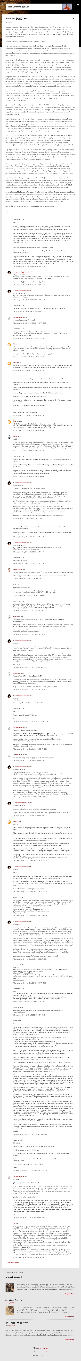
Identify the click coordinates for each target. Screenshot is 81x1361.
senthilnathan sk (18, 317)
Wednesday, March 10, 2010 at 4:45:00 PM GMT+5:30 (30, 667)
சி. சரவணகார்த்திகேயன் (21, 272)
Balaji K (15, 821)
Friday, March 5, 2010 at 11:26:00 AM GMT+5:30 (28, 357)
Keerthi (15, 362)
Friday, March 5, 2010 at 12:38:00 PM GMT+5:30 (28, 451)
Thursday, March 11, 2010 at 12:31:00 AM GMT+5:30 (30, 749)
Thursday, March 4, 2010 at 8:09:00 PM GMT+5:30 (29, 266)
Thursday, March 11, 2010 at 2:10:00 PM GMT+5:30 (29, 983)
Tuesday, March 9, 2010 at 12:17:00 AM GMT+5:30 (29, 579)
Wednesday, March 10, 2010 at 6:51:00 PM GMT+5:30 (30, 689)
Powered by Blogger (41, 1348)
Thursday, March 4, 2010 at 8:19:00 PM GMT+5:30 (29, 311)
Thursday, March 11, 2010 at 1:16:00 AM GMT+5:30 (29, 761)
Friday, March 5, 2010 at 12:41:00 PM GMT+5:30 (28, 476)
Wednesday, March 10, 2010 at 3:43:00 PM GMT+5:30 (30, 611)
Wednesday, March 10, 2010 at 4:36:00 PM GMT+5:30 (30, 634)
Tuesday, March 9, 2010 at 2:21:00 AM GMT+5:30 (29, 595)
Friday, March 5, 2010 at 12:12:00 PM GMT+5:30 (28, 370)
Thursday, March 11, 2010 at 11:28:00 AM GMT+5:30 (30, 861)
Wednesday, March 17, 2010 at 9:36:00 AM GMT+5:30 (30, 1171)
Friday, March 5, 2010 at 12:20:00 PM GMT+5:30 (28, 430)
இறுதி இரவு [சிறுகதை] (14, 1300)
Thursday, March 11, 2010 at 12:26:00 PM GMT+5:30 (30, 916)
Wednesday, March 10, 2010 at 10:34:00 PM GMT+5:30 (30, 721)
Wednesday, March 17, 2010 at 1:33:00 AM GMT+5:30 (30, 1134)
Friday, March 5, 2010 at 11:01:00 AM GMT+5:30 (28, 338)
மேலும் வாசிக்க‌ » (70, 1294)
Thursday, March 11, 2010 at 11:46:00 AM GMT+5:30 (30, 892)
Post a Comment (13, 1262)
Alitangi (45, 1352)
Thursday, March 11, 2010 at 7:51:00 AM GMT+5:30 (29, 815)
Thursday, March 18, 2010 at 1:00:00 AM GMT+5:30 (29, 1217)
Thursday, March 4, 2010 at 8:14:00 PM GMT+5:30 (29, 300)
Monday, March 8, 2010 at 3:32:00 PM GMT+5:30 (28, 563)
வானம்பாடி (16, 616)
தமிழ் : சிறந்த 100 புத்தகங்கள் (17, 1323)
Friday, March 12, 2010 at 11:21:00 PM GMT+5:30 (28, 1002)
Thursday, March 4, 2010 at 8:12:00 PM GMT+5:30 (29, 285)
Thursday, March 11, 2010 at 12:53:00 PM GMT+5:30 (30, 959)
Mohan (15, 436)
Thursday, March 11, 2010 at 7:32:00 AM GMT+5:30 (29, 797)
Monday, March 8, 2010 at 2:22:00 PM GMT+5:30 (28, 552)
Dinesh (15, 344)
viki (14, 1223)
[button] (74, 18)
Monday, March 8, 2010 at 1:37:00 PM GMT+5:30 (28, 537)
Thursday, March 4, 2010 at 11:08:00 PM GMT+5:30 (29, 323)
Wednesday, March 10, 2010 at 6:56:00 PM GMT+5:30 (30, 703)
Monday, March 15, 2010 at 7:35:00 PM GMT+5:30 (29, 1015)
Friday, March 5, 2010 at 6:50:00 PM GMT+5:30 (28, 518)
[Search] (78, 5)
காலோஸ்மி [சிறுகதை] (14, 1277)
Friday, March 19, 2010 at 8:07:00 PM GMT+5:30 (28, 1257)
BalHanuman (17, 569)
